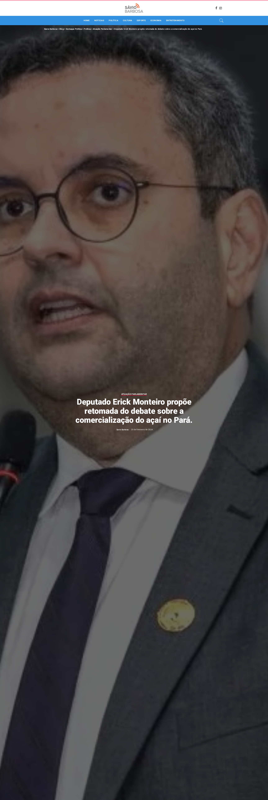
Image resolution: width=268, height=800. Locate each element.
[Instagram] (221, 8)
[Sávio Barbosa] (134, 8)
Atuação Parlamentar (134, 394)
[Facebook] (216, 8)
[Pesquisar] (221, 20)
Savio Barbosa (122, 430)
